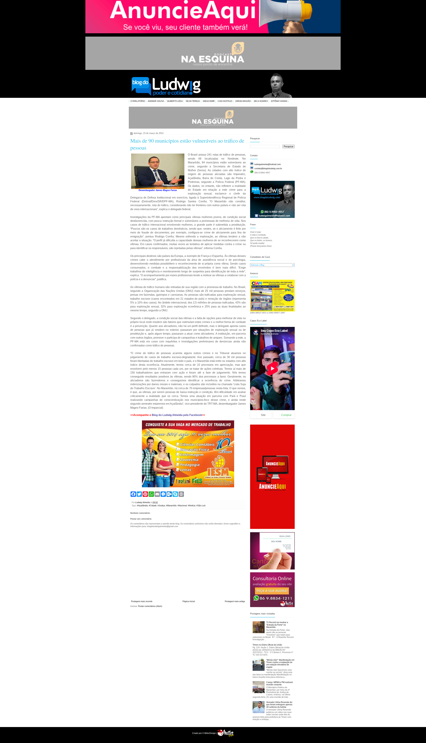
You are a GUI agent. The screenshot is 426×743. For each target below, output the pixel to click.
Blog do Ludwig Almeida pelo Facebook (177, 415)
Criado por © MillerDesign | (204, 733)
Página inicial (189, 601)
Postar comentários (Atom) (150, 606)
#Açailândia (142, 505)
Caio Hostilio (225, 101)
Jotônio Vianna (279, 101)
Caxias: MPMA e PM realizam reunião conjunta (279, 683)
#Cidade (153, 505)
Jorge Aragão (243, 101)
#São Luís (201, 505)
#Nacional (182, 505)
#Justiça (161, 505)
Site (263, 415)
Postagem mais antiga (235, 601)
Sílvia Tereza (193, 101)
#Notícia (191, 505)
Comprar (286, 415)
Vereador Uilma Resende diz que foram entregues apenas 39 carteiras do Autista (279, 704)
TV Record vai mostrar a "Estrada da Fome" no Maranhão (277, 624)
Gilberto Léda (175, 101)
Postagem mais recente (141, 601)
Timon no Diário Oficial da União (267, 645)
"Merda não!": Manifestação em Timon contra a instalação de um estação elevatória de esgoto (280, 663)
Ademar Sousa (156, 101)
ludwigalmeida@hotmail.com (267, 164)
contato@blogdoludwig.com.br (268, 168)
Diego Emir (209, 101)
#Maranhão (171, 505)
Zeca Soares (261, 101)
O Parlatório (137, 101)
